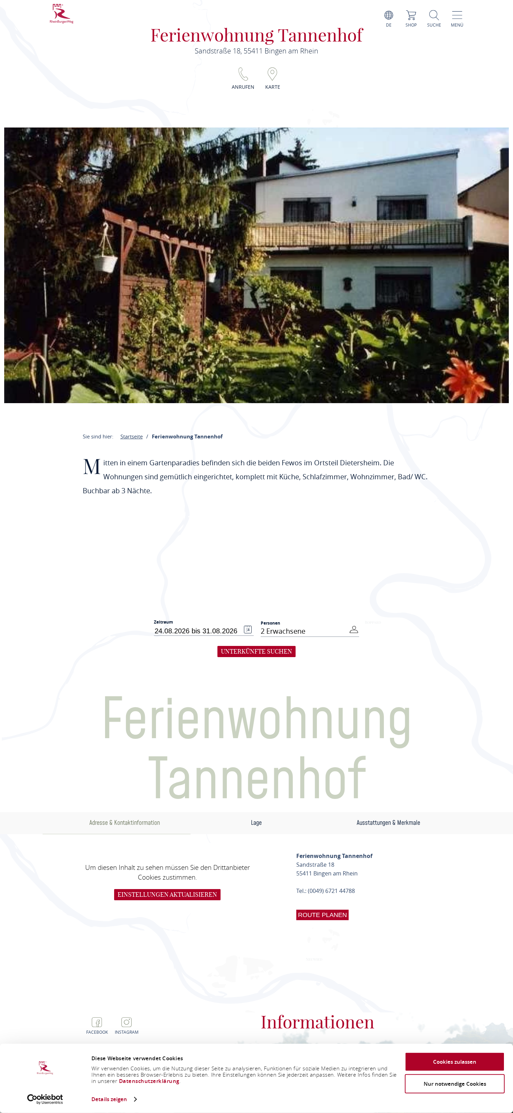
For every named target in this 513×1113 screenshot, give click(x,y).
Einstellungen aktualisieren (167, 894)
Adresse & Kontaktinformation (124, 823)
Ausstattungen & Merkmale (388, 823)
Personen (270, 623)
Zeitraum (163, 622)
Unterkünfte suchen (256, 651)
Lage (256, 823)
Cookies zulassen (454, 1061)
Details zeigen (109, 1099)
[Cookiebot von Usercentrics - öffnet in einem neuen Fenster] (45, 1099)
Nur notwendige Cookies (455, 1083)
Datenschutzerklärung (149, 1081)
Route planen (322, 914)
